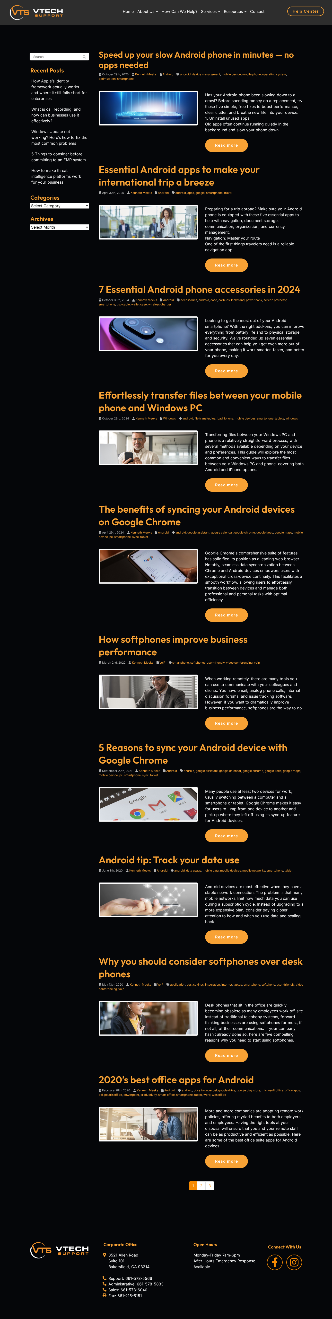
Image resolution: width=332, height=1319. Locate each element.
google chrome (244, 532)
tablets (279, 418)
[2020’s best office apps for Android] (148, 1123)
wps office (219, 1094)
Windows (169, 418)
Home (128, 11)
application (177, 984)
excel (213, 1090)
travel (228, 193)
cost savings (195, 984)
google (200, 193)
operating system (274, 74)
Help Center (306, 11)
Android (168, 74)
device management (206, 74)
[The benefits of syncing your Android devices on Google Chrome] (148, 565)
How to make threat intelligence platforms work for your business (56, 176)
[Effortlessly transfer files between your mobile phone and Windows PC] (148, 447)
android (185, 74)
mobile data (211, 870)
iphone (228, 418)
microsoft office (272, 1090)
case (213, 300)
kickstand (238, 300)
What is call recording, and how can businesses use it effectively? (56, 115)
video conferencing (239, 662)
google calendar (222, 532)
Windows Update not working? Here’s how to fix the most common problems (59, 137)
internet (226, 984)
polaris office (113, 1094)
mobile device (231, 74)
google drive (226, 1090)
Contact (257, 11)
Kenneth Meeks (146, 74)
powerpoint (131, 1094)
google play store (248, 1090)
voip (257, 662)
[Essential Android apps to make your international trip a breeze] (148, 221)
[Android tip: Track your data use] (148, 899)
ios (213, 418)
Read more (226, 145)
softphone (268, 984)
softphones (197, 662)
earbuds (224, 300)
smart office (166, 1094)
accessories (189, 300)
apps (190, 193)
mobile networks (253, 870)
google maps (283, 532)
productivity (148, 1094)
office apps (292, 1090)
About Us (146, 11)
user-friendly (216, 662)
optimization (107, 78)
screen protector (275, 300)
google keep (264, 532)
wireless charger (159, 304)
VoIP (162, 662)
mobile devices (245, 418)
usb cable (123, 304)
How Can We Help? (179, 11)
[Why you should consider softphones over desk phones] (148, 1018)
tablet (144, 537)
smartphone (125, 78)
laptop (238, 984)
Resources (234, 11)
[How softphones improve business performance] (148, 691)
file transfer (202, 418)
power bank (254, 300)
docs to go (201, 1090)
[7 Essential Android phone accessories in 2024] (148, 333)
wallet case (139, 304)
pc (111, 537)
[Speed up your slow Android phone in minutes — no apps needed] (148, 107)
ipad (220, 418)
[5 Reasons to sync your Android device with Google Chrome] (148, 804)
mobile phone (251, 74)
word (206, 1094)
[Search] (84, 57)
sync (135, 537)
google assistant (198, 532)
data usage (193, 870)
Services (209, 11)
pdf (101, 1094)
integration (212, 984)
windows (292, 418)
